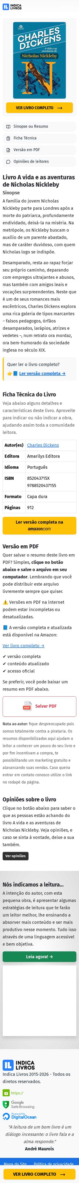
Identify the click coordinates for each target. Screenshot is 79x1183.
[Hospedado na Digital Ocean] (19, 1116)
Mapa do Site (15, 1164)
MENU (68, 6)
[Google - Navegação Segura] (18, 1104)
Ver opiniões (15, 856)
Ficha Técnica (25, 138)
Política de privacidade (54, 1164)
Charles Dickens (43, 445)
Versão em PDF (27, 150)
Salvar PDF (45, 706)
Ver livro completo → (24, 645)
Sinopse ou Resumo (31, 126)
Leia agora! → (39, 956)
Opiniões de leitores (31, 161)
